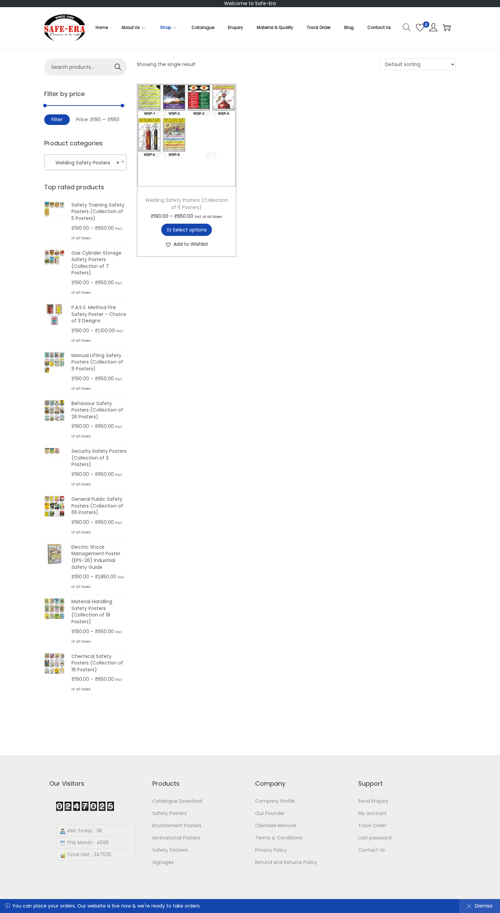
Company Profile (275, 801)
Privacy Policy (271, 850)
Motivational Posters (176, 837)
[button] (186, 244)
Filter (57, 119)
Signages (163, 862)
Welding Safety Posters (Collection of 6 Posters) (186, 204)
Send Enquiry (373, 801)
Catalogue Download (177, 801)
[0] (420, 27)
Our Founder (270, 813)
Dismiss (484, 905)
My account (372, 813)
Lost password (374, 837)
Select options (190, 229)
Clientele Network (276, 825)
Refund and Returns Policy (286, 862)
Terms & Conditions (278, 837)
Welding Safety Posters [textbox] (83, 162)
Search (118, 67)
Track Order (372, 825)
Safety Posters (169, 813)
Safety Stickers (170, 850)
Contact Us (371, 850)
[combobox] (85, 162)
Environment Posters (176, 825)
